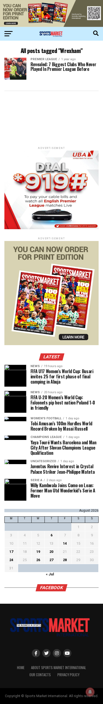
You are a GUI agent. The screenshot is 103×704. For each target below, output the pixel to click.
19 (38, 552)
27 (51, 560)
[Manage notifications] (90, 692)
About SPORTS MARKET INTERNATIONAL (58, 667)
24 (11, 560)
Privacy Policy (68, 674)
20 (51, 552)
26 (38, 560)
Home (20, 667)
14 (65, 543)
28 (65, 560)
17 (11, 552)
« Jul (50, 574)
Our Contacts (40, 674)
